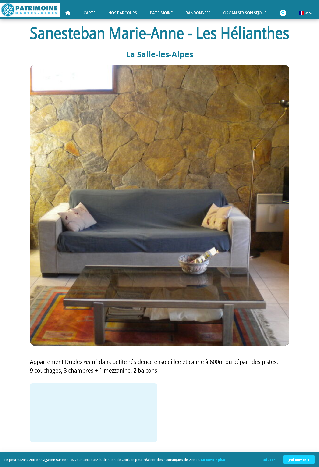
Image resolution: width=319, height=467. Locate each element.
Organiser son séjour (245, 12)
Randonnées (198, 12)
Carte (89, 12)
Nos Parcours (122, 12)
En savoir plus (213, 459)
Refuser (268, 459)
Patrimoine (161, 12)
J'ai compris (299, 459)
